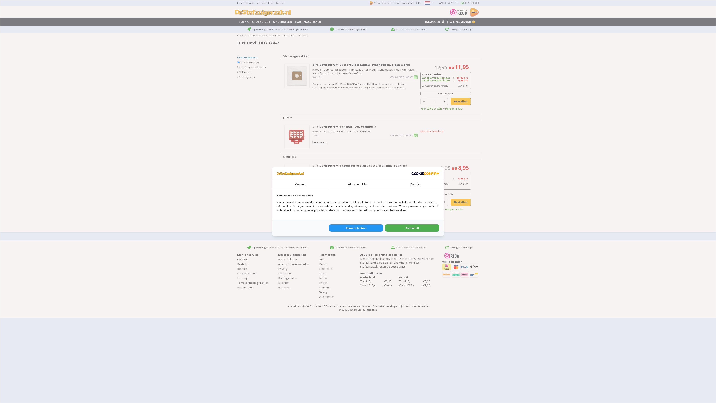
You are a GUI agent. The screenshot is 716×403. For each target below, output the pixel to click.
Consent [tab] (301, 184)
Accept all (412, 228)
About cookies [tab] (358, 184)
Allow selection (356, 228)
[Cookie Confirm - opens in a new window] (425, 173)
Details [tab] (415, 184)
